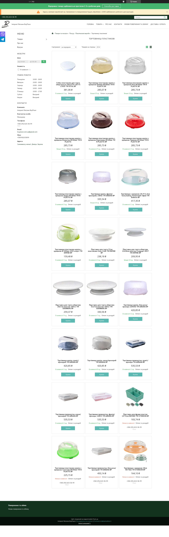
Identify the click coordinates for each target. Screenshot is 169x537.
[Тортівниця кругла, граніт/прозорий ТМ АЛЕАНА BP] (68, 343)
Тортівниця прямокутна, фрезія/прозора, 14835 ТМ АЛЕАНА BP (102, 415)
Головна (90, 24)
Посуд (71, 33)
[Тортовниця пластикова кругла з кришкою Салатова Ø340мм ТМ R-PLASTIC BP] (68, 450)
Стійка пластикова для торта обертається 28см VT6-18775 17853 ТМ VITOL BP (68, 84)
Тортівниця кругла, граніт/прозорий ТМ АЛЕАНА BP (68, 361)
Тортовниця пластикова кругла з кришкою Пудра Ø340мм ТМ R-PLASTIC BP (68, 195)
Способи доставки (111, 6)
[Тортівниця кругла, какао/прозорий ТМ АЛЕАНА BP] (102, 343)
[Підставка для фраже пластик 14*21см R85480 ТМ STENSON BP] (135, 396)
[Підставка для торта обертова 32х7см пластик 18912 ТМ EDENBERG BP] (102, 287)
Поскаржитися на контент (84, 521)
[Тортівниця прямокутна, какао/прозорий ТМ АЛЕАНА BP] (68, 396)
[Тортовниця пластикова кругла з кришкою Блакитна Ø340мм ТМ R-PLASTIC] (68, 120)
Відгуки (20, 47)
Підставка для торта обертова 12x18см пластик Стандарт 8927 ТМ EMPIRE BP (135, 251)
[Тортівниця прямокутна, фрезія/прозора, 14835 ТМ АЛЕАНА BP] (102, 396)
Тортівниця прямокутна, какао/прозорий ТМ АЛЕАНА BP (68, 415)
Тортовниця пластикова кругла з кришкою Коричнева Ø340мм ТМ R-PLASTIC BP (101, 140)
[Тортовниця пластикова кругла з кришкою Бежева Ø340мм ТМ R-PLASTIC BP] (102, 65)
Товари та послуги (61, 33)
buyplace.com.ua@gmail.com (27, 132)
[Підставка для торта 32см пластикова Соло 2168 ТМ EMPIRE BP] (102, 232)
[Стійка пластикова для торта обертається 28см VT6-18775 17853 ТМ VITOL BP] (68, 65)
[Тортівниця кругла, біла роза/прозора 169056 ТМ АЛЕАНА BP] (135, 287)
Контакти (118, 24)
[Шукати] (164, 17)
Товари (99, 24)
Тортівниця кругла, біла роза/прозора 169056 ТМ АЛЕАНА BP (135, 306)
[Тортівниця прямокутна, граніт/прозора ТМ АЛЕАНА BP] (135, 343)
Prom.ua (95, 519)
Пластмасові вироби (83, 33)
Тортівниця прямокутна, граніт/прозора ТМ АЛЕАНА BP (135, 361)
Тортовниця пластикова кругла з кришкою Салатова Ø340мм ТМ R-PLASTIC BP (68, 469)
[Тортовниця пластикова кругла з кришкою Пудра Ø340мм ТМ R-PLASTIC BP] (68, 176)
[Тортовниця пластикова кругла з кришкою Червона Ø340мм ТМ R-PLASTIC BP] (135, 120)
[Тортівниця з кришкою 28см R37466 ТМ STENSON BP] (135, 450)
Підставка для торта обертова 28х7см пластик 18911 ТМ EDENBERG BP (68, 306)
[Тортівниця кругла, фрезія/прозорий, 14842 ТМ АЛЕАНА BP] (102, 176)
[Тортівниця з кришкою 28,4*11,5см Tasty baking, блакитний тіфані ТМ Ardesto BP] (135, 176)
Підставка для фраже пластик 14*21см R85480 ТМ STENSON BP (135, 415)
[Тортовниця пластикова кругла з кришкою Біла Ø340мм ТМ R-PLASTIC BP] (135, 65)
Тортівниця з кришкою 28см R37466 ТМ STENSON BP (135, 469)
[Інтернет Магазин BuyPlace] (5, 24)
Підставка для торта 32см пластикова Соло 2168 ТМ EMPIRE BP (101, 251)
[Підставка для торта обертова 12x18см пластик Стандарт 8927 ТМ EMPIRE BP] (135, 232)
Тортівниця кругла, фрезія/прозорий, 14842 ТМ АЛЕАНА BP (102, 194)
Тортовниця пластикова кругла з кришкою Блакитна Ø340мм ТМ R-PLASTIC (68, 140)
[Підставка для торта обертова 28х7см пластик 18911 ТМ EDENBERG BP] (68, 287)
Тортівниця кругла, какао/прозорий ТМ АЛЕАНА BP (101, 361)
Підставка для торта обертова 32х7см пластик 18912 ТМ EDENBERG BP (101, 306)
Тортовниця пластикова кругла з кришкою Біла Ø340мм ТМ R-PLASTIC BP (135, 84)
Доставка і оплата (158, 24)
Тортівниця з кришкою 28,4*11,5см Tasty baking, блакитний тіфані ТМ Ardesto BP (135, 195)
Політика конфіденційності (102, 521)
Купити (68, 99)
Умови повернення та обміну (136, 24)
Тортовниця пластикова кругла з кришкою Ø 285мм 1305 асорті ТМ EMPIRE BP (68, 251)
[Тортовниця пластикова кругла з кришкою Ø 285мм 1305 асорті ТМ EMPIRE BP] (68, 232)
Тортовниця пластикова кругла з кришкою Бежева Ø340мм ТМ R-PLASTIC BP (102, 84)
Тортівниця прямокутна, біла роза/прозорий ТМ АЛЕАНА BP (102, 469)
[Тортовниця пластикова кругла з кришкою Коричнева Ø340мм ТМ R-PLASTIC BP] (102, 120)
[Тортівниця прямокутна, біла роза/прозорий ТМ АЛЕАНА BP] (102, 450)
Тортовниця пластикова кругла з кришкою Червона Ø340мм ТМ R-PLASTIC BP (135, 140)
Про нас (108, 24)
